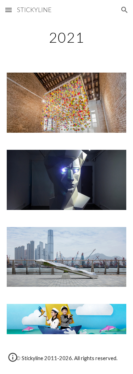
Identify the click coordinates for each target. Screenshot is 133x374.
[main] (67, 37)
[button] (8, 10)
